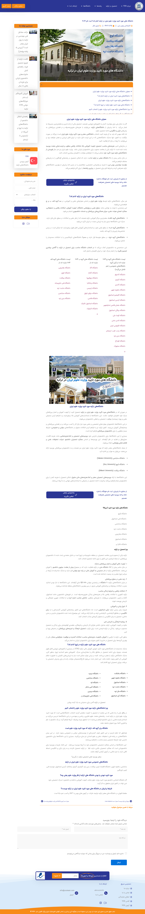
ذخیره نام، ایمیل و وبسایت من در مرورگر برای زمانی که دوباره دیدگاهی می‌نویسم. (95, 853)
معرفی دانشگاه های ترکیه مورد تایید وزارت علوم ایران (111, 91)
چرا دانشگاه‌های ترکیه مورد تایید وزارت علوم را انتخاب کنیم (109, 109)
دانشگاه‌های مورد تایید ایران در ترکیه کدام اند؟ (113, 96)
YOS (27, 156)
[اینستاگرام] (23, 224)
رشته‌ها (99, 6)
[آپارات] (28, 224)
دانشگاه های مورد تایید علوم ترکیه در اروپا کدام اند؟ (112, 105)
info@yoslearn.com (67, 890)
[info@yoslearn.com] (76, 893)
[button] (41, 85)
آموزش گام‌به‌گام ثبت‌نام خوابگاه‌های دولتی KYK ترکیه (22, 101)
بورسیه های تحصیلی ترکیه (88, 756)
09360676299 (99, 890)
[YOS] (33, 160)
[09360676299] (106, 893)
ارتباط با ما (73, 6)
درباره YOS (127, 6)
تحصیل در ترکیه (111, 6)
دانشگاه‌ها (86, 6)
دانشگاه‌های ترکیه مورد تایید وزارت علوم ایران (114, 100)
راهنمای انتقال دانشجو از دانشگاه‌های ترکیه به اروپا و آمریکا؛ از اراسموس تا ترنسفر (22, 128)
